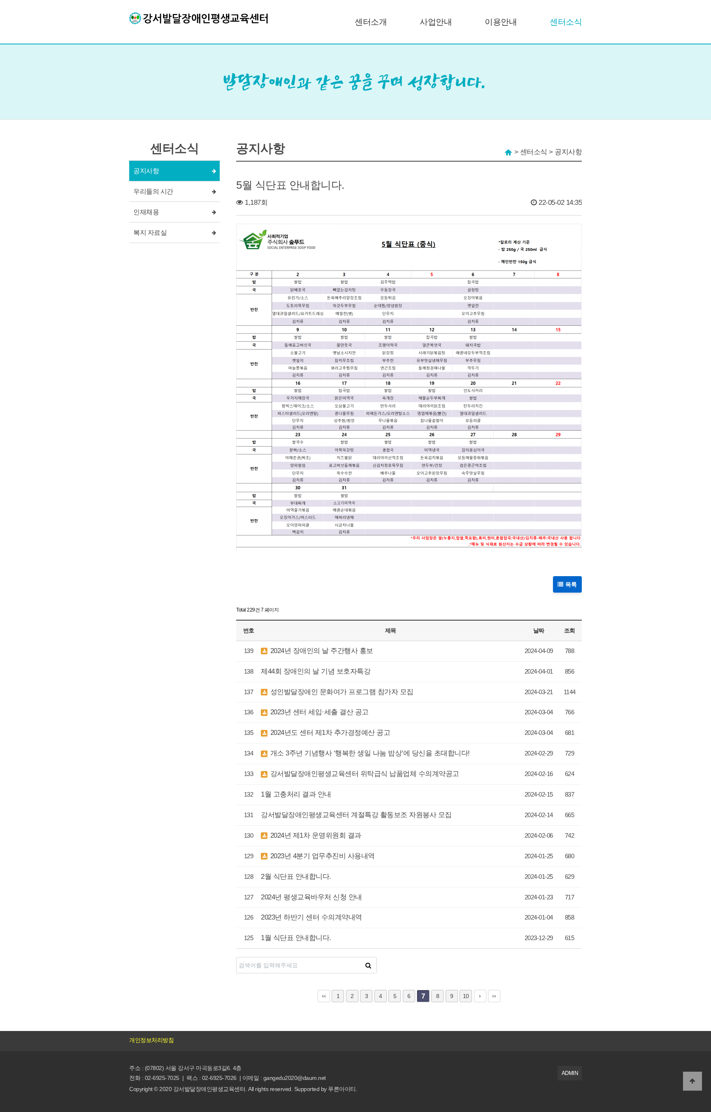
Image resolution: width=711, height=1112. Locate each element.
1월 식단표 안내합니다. (296, 938)
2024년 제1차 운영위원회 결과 (314, 835)
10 (466, 996)
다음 (480, 996)
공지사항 (146, 170)
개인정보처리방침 (151, 1040)
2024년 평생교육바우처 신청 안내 (311, 897)
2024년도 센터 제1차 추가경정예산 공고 (329, 733)
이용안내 (501, 21)
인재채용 (146, 211)
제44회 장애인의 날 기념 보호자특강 (315, 671)
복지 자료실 (150, 232)
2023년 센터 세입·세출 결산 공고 (318, 712)
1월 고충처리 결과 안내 (296, 794)
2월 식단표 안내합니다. (296, 876)
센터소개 (371, 21)
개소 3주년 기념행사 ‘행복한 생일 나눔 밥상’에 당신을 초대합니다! (369, 753)
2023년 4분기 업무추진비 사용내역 (321, 856)
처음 (324, 996)
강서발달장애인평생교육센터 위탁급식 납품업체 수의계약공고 (363, 774)
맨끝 (494, 996)
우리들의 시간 (153, 191)
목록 (570, 584)
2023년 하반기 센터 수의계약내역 (311, 917)
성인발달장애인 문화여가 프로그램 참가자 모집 (341, 692)
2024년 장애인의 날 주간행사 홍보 (320, 651)
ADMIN (570, 1073)
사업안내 (436, 21)
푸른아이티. (342, 1089)
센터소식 (566, 21)
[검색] (368, 965)
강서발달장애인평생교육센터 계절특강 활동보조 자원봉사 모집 (356, 815)
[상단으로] (692, 1081)
